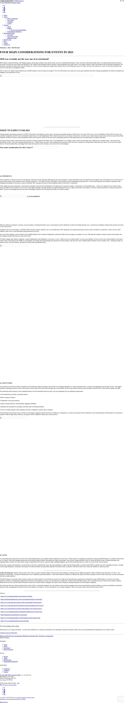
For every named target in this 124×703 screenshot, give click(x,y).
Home (5, 15)
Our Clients (10, 20)
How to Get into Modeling (18, 30)
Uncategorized (49, 636)
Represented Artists (9, 33)
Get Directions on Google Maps (9, 685)
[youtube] (4, 9)
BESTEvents (7, 40)
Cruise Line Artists (12, 36)
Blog (5, 41)
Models (9, 28)
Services (6, 25)
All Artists (10, 35)
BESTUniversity (8, 649)
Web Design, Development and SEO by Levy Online (13, 699)
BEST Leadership (12, 18)
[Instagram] (4, 10)
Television (42, 636)
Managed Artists (12, 38)
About (5, 17)
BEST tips (3, 636)
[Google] (5, 12)
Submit (6, 43)
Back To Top (4, 702)
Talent (9, 27)
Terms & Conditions (22, 697)
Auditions (10, 22)
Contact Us (7, 44)
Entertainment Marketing (14, 31)
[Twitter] (4, 7)
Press (36, 636)
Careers (9, 23)
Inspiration (32, 636)
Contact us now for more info (8, 633)
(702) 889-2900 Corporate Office (11, 675)
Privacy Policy (31, 697)
